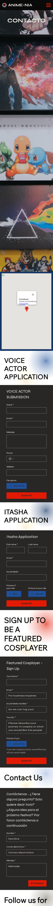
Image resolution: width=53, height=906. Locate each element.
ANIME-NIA (20, 5)
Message (10, 432)
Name (10, 405)
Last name (33, 544)
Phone (9, 453)
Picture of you (13, 738)
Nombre (10, 833)
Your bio (11, 717)
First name (12, 544)
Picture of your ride (11, 587)
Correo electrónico (16, 847)
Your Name (12, 676)
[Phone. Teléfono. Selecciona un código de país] (11, 459)
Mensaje (10, 860)
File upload (11, 480)
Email (9, 418)
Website (10, 466)
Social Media (12, 572)
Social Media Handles (17, 703)
